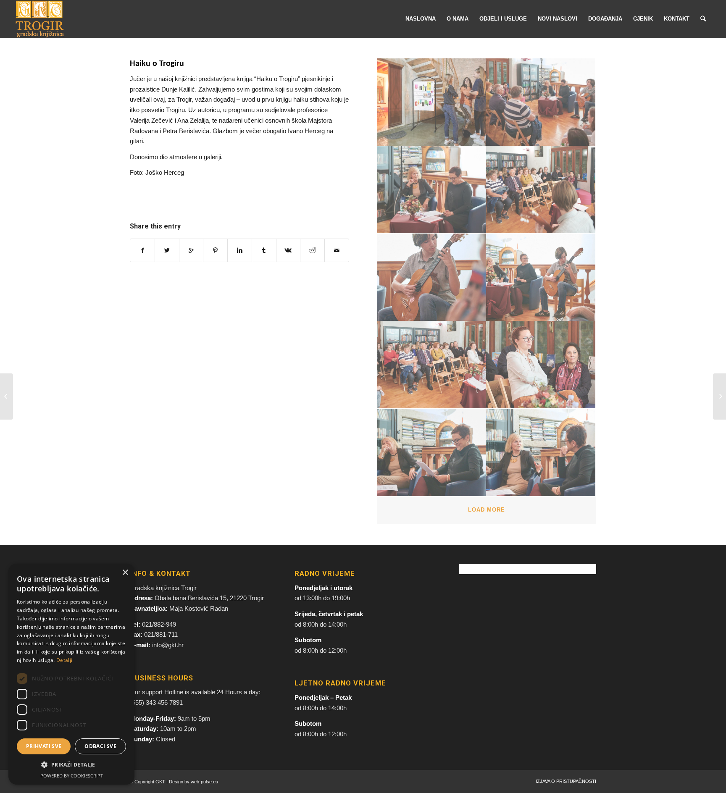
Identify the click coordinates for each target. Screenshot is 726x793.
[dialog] (71, 674)
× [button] (125, 573)
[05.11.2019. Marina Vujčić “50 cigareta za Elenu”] (6, 396)
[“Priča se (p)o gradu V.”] (719, 396)
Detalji (64, 660)
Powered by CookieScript (71, 775)
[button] (71, 765)
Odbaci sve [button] (100, 746)
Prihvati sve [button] (44, 746)
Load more (486, 510)
